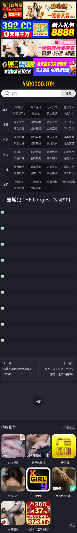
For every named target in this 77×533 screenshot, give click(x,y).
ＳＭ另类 (69, 128)
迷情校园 (19, 173)
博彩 (5, 110)
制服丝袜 (19, 143)
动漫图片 (69, 152)
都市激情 (19, 166)
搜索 (68, 93)
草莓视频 (52, 181)
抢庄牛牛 (69, 113)
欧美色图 (52, 152)
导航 (5, 184)
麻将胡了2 (19, 113)
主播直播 (52, 128)
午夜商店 (35, 181)
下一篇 (59, 368)
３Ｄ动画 (69, 122)
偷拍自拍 (35, 137)
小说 (5, 169)
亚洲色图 (35, 152)
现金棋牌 (52, 113)
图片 (5, 154)
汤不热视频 (68, 181)
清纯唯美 (35, 158)
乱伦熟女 (52, 143)
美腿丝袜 (19, 158)
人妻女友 (52, 166)
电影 (5, 140)
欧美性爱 (69, 137)
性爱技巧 (69, 173)
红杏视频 (19, 188)
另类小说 (35, 173)
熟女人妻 (19, 128)
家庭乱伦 (35, 166)
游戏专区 (69, 107)
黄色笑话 (52, 173)
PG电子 (19, 107)
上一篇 (17, 368)
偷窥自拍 (19, 152)
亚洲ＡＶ (19, 122)
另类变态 (69, 143)
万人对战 (52, 107)
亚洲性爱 (19, 137)
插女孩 (19, 181)
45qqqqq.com (38, 84)
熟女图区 (52, 158)
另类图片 (69, 158)
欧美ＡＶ (52, 122)
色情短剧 (35, 188)
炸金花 (36, 113)
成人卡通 (52, 137)
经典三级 (35, 143)
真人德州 (35, 107)
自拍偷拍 (35, 122)
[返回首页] (72, 525)
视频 (5, 125)
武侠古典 (69, 166)
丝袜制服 (35, 128)
